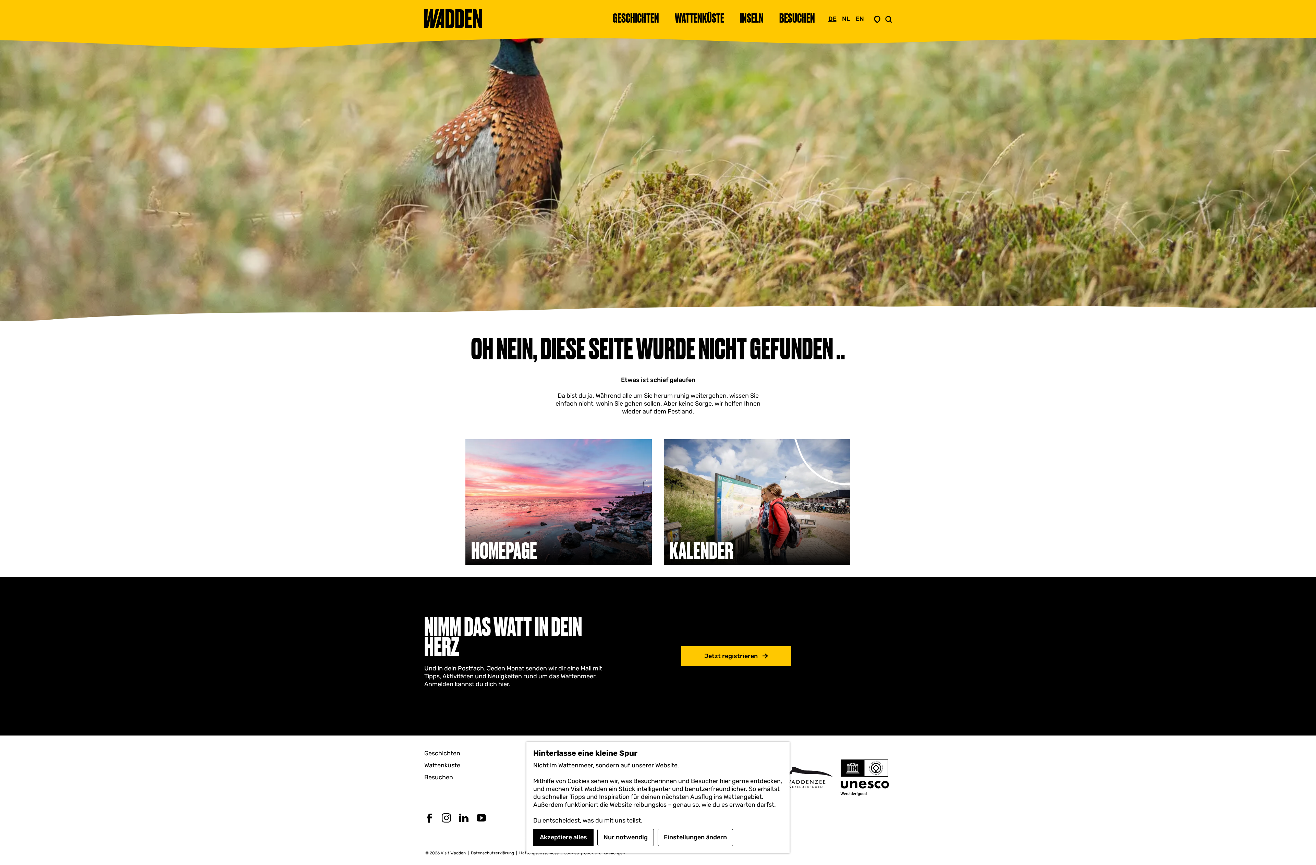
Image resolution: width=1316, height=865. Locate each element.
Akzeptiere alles (563, 837)
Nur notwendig (626, 837)
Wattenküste (442, 765)
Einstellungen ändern (695, 837)
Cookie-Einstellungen (604, 853)
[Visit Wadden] (805, 777)
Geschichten (442, 753)
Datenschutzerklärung (493, 853)
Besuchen (438, 777)
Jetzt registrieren (731, 656)
